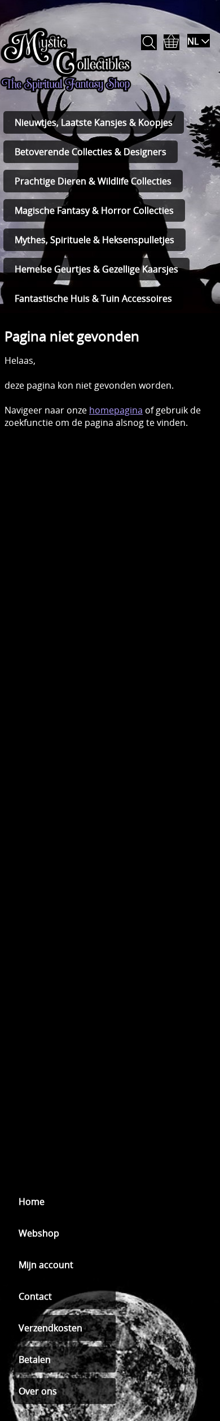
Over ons (38, 1391)
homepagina (116, 410)
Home (32, 1201)
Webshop (39, 1233)
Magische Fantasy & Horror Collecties (94, 210)
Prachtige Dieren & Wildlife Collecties (93, 181)
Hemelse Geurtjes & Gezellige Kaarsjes (96, 269)
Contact (35, 1296)
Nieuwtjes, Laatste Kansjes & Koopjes (94, 122)
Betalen (35, 1359)
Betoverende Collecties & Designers (90, 152)
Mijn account (46, 1265)
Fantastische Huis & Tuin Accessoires (93, 298)
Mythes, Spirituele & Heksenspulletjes (94, 240)
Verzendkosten (50, 1328)
